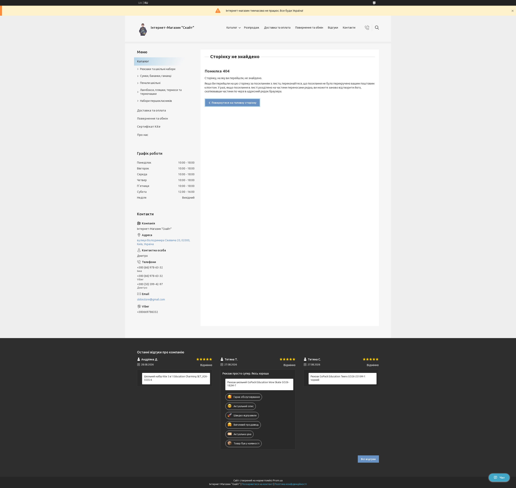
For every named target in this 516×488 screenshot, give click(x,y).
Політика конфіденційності (291, 484)
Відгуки (333, 27)
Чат (502, 477)
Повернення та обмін (309, 27)
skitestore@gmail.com (151, 299)
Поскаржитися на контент (257, 484)
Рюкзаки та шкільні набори (157, 69)
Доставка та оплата (277, 27)
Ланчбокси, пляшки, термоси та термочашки (161, 91)
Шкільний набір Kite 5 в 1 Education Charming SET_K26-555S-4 (176, 378)
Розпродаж (251, 27)
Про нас (142, 134)
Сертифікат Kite (148, 126)
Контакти (349, 27)
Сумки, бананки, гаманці (155, 75)
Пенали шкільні (150, 83)
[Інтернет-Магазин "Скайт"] (142, 28)
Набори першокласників (156, 100)
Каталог (232, 27)
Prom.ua (278, 480)
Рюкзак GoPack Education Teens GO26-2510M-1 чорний (338, 378)
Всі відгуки (368, 459)
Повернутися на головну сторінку (234, 102)
